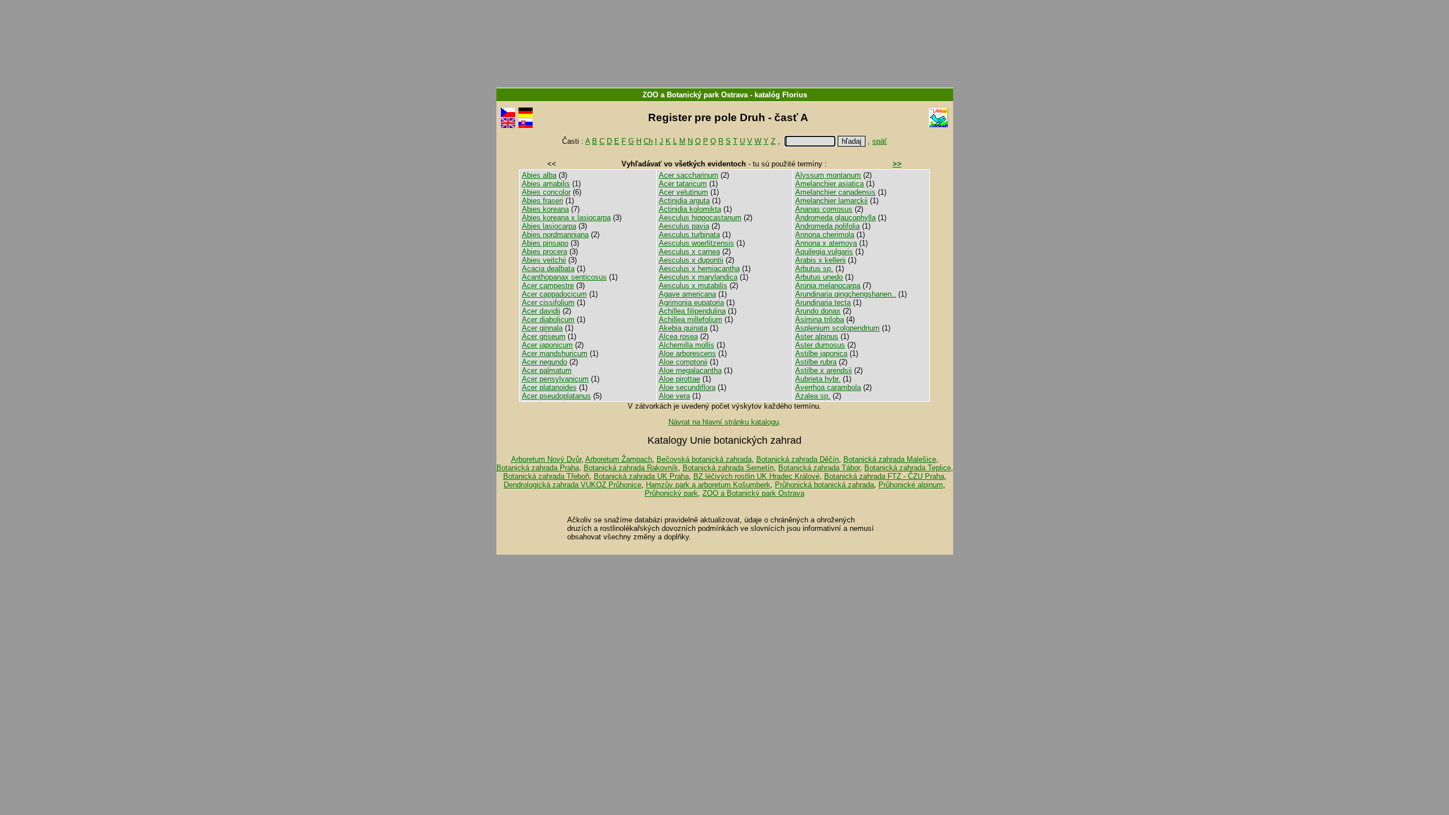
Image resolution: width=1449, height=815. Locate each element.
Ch (648, 141)
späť (879, 141)
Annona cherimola (824, 234)
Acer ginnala (542, 328)
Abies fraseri (542, 200)
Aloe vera (674, 396)
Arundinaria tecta (823, 302)
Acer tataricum (683, 183)
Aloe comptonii (683, 362)
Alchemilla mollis (686, 345)
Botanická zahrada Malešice (889, 459)
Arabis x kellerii (820, 260)
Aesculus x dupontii (691, 260)
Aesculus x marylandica (698, 277)
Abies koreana (545, 209)
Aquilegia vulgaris (824, 251)
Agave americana (687, 294)
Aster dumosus (820, 345)
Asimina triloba (819, 319)
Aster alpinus (816, 336)
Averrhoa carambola (828, 387)
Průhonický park (671, 493)
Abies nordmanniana (555, 234)
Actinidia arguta (684, 200)
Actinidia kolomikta (690, 209)
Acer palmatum (547, 370)
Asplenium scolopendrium (837, 328)
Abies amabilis (546, 183)
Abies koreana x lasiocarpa (566, 217)
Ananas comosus (823, 209)
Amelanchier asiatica (829, 183)
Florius (794, 95)
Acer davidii (541, 311)
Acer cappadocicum (554, 294)
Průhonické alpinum (910, 485)
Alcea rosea (678, 336)
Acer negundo (544, 362)
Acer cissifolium (548, 302)
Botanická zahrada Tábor (819, 468)
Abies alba (539, 175)
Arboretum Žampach (618, 459)
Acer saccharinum (688, 175)
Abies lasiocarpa (549, 226)
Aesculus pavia (684, 226)
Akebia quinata (683, 328)
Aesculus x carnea (689, 251)
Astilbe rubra (816, 362)
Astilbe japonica (821, 353)
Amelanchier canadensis (835, 192)
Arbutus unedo (819, 277)
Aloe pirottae (679, 379)
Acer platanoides (549, 387)
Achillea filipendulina (692, 311)
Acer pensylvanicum (555, 379)
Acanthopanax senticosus (564, 277)
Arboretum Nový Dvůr (546, 459)
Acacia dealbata (548, 268)
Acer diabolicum (548, 319)
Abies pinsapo (545, 243)
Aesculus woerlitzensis (696, 243)
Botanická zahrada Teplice (907, 468)
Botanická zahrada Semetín (728, 468)
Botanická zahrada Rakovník (631, 468)
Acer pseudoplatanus (556, 396)
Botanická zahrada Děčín (797, 459)
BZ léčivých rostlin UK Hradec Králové (756, 476)
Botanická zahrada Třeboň (546, 476)
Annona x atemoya (826, 243)
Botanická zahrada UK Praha (641, 476)
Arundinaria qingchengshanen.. (845, 294)
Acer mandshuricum (555, 353)
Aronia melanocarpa (827, 285)
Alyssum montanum (828, 175)
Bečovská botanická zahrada (704, 459)
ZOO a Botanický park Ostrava (695, 95)
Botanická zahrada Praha (537, 468)
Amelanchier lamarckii (831, 200)
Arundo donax (818, 311)
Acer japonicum (547, 345)
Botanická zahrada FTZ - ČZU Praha (884, 476)
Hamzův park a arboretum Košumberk (708, 485)
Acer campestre (548, 285)
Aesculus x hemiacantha (699, 268)
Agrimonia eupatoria (691, 302)
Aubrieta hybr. (818, 379)
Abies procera (544, 251)
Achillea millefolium (690, 319)
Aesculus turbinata (689, 234)
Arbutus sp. (814, 268)
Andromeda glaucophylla (835, 217)
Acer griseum (543, 336)
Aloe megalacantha (690, 370)
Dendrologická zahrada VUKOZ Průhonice (572, 485)
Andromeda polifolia (827, 226)
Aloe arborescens (687, 353)
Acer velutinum (683, 192)
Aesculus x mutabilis (693, 285)
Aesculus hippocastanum (700, 217)
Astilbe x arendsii (823, 370)
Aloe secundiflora (687, 387)
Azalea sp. (812, 396)
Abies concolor (546, 192)
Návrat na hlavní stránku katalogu (723, 422)
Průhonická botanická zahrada (824, 485)
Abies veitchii (544, 260)
